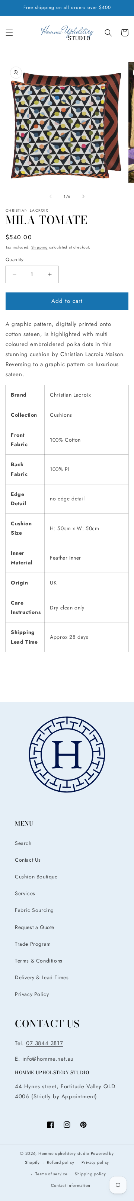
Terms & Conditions (39, 960)
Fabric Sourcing (34, 910)
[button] (9, 33)
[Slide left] (50, 196)
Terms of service (51, 1174)
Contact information (70, 1185)
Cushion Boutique (36, 876)
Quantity (14, 259)
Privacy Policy (32, 994)
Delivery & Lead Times (42, 977)
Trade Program (33, 944)
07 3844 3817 (44, 1043)
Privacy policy (95, 1162)
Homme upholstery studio (63, 1153)
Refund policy (60, 1162)
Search (23, 843)
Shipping (39, 247)
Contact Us (28, 860)
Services (25, 893)
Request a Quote (34, 927)
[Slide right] (83, 196)
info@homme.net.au (48, 1059)
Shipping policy (90, 1174)
